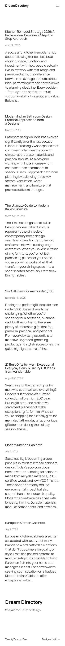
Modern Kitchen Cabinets (23, 445)
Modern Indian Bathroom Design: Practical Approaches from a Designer (29, 120)
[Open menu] (58, 6)
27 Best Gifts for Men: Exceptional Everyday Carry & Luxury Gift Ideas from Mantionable (30, 368)
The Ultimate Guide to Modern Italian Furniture (27, 207)
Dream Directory (17, 5)
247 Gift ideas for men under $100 (29, 291)
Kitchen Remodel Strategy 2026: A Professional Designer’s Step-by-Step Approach (30, 35)
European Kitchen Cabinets (25, 522)
